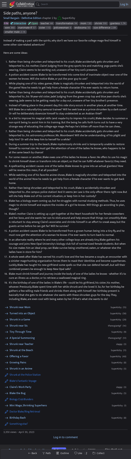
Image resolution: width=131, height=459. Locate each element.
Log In (124, 4)
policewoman (62, 27)
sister (44, 27)
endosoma (82, 27)
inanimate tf (27, 27)
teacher (47, 23)
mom (86, 23)
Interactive (20, 23)
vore (10, 27)
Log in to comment (65, 437)
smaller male (15, 31)
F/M (6, 23)
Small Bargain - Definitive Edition (22, 18)
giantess (118, 23)
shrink (101, 23)
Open (35, 23)
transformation (66, 23)
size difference (104, 27)
